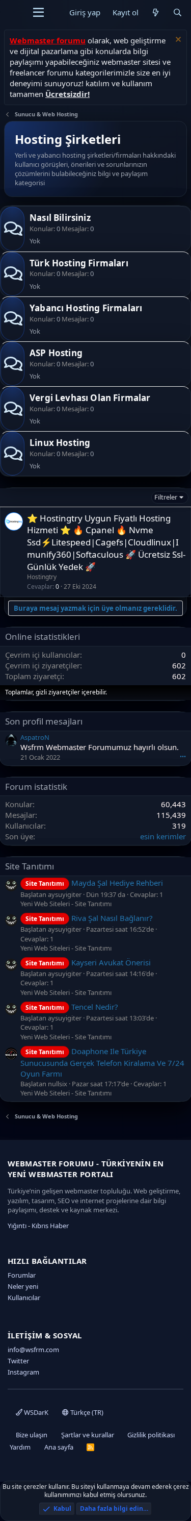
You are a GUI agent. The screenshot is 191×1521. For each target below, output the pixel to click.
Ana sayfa (58, 1447)
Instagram (23, 1372)
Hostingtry (42, 576)
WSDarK (35, 1412)
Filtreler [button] (165, 497)
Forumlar (22, 1275)
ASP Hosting (56, 353)
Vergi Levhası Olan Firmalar (90, 398)
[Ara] (177, 12)
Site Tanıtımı (29, 866)
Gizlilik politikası (151, 1434)
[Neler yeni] (156, 12)
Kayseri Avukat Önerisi (88, 962)
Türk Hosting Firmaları (79, 263)
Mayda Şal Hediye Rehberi (94, 883)
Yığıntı (17, 1225)
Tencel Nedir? (71, 1007)
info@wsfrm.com (33, 1349)
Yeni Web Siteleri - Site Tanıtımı (66, 903)
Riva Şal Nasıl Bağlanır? (89, 918)
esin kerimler (163, 836)
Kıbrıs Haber (50, 1225)
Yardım (20, 1447)
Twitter (18, 1360)
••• (183, 756)
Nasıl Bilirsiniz (60, 217)
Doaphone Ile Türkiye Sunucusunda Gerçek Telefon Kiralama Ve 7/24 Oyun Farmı (102, 1062)
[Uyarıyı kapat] (177, 40)
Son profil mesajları (44, 721)
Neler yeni (23, 1286)
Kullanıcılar (24, 1297)
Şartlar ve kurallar (87, 1434)
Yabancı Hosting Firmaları (86, 308)
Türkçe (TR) (86, 1412)
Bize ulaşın (31, 1434)
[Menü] (38, 13)
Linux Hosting (60, 442)
